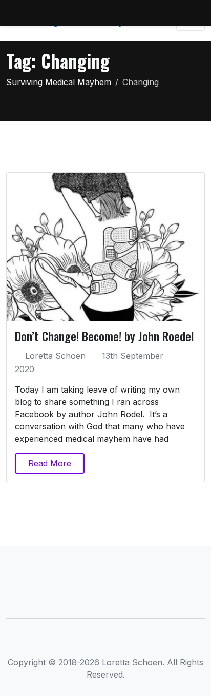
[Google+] (122, 642)
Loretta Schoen (55, 356)
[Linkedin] (105, 642)
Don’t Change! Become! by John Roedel (104, 336)
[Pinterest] (139, 642)
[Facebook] (72, 642)
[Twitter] (89, 642)
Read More (49, 463)
